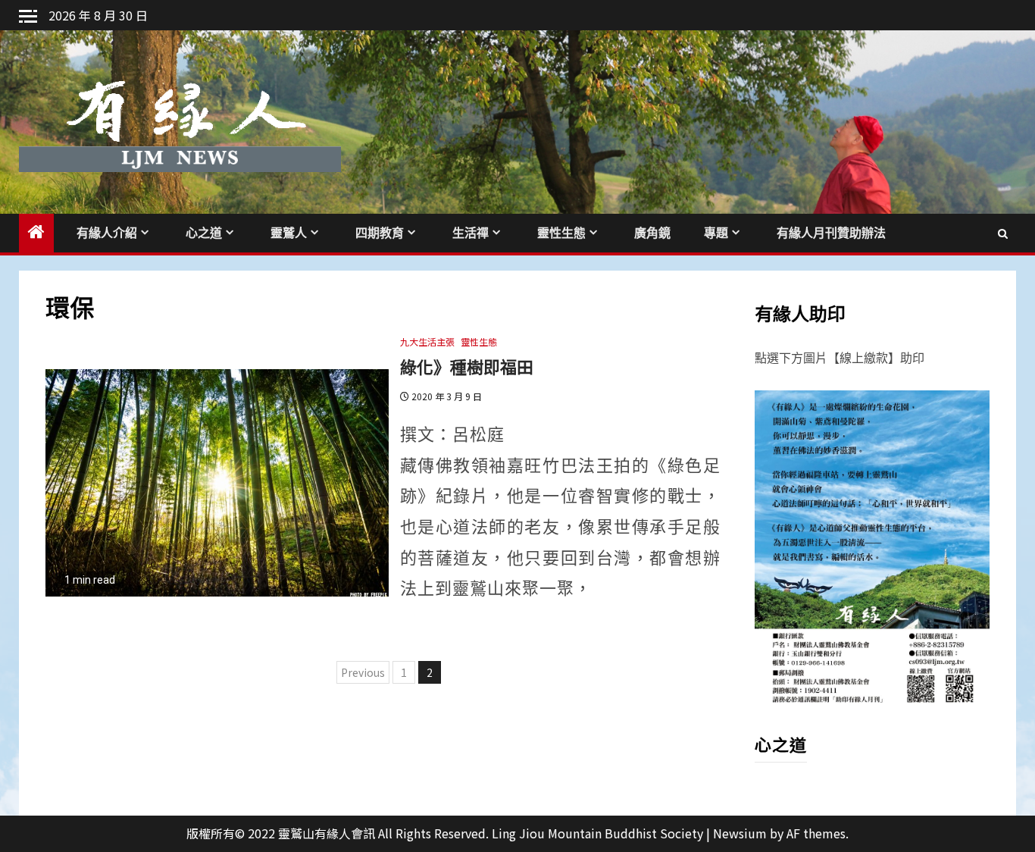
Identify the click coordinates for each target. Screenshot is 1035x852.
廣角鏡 (652, 233)
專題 (716, 233)
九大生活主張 (427, 341)
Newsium (740, 833)
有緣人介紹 (107, 233)
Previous (363, 672)
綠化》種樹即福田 (466, 366)
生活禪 (470, 233)
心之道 (204, 233)
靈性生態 (561, 233)
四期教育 (379, 233)
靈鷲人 (288, 233)
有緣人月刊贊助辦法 (831, 233)
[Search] (1002, 232)
